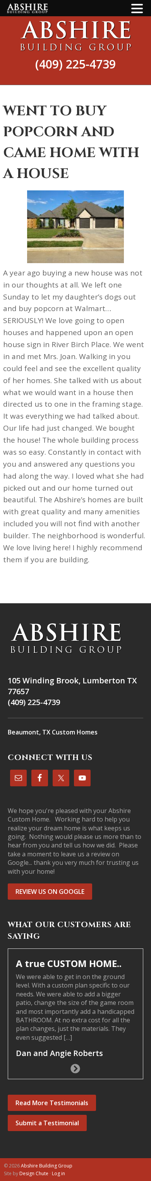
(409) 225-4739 (75, 64)
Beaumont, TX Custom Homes (53, 732)
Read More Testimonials (51, 1103)
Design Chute (33, 1173)
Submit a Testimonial (47, 1123)
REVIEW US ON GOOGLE (49, 891)
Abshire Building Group (75, 35)
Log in (58, 1173)
